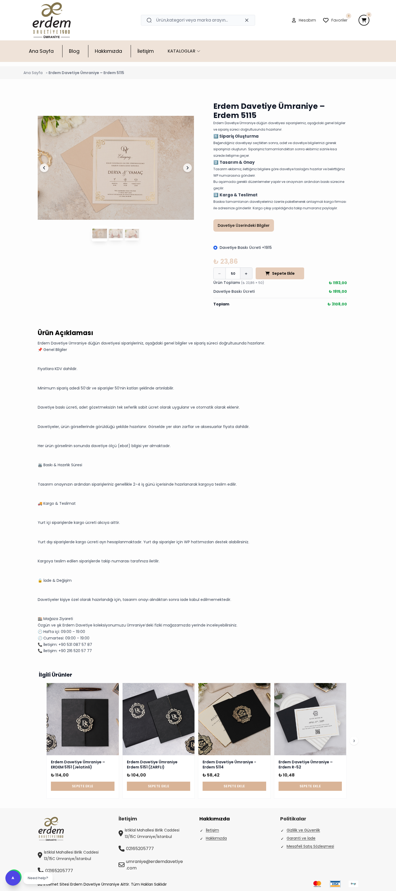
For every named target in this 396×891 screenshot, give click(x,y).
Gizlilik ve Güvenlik (303, 830)
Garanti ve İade (301, 838)
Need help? (38, 877)
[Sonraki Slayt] (187, 167)
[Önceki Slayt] (44, 167)
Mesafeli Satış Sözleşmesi (310, 846)
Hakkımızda (216, 838)
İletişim (212, 830)
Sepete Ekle (283, 273)
